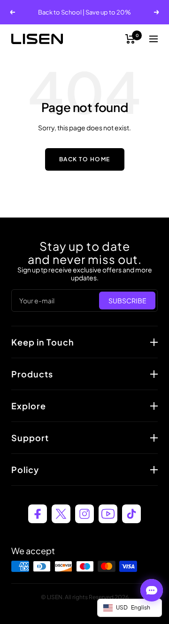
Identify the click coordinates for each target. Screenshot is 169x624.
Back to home (84, 159)
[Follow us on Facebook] (37, 513)
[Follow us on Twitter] (61, 513)
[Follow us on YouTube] (108, 513)
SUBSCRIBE (127, 300)
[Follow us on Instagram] (84, 513)
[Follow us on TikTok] (131, 513)
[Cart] (130, 39)
